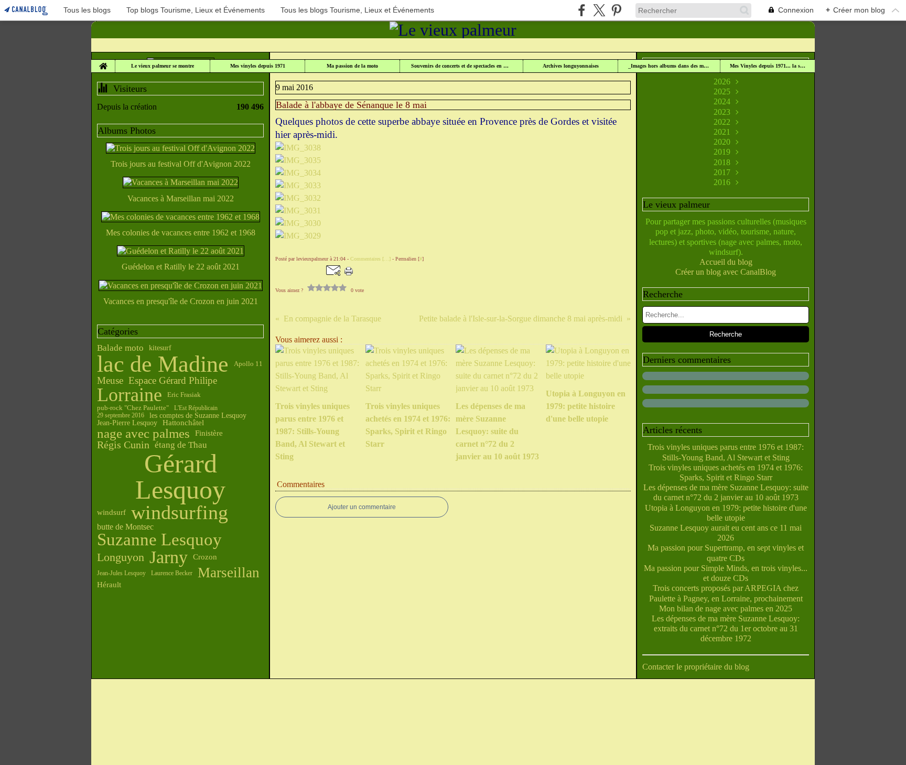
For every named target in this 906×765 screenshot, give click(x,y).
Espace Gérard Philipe (172, 381)
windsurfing (179, 513)
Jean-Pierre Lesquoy (127, 422)
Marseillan (229, 573)
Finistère (209, 433)
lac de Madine (163, 364)
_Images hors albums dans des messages (669, 66)
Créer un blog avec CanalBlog (725, 271)
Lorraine (129, 395)
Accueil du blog (725, 261)
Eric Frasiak (184, 395)
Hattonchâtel (183, 423)
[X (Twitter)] (599, 10)
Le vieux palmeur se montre (162, 66)
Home (103, 62)
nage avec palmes (143, 433)
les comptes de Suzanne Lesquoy (197, 415)
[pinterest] (616, 10)
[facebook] (581, 10)
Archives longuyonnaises (571, 66)
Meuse (110, 381)
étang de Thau (181, 444)
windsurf (111, 512)
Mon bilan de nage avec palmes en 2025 (725, 608)
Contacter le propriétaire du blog (695, 666)
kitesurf (160, 348)
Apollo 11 (248, 364)
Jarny (168, 557)
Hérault (109, 584)
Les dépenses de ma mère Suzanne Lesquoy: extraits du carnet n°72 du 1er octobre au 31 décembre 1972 (726, 628)
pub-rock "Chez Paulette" (133, 407)
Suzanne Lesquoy (159, 539)
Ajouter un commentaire (362, 507)
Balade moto (120, 347)
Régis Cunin (123, 445)
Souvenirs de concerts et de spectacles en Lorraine (461, 66)
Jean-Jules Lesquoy (121, 573)
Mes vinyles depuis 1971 (257, 66)
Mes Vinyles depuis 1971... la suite (767, 66)
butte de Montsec (125, 527)
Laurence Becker (171, 573)
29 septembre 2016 (120, 415)
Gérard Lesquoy (180, 476)
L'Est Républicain (196, 408)
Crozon (205, 557)
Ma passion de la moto (352, 66)
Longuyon (120, 557)
